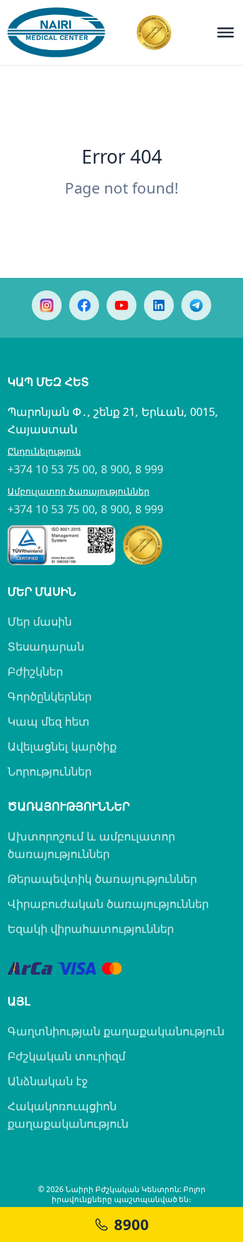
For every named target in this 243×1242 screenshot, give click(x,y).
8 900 (115, 468)
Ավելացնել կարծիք (62, 746)
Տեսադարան (45, 646)
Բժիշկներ (35, 671)
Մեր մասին (39, 621)
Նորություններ (49, 771)
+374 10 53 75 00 (51, 468)
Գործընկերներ (49, 696)
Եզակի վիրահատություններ (90, 928)
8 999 (149, 468)
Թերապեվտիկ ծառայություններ (102, 878)
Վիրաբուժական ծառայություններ (108, 903)
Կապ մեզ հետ (48, 721)
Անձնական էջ (47, 1080)
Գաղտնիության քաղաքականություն (115, 1030)
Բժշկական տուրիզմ (66, 1055)
